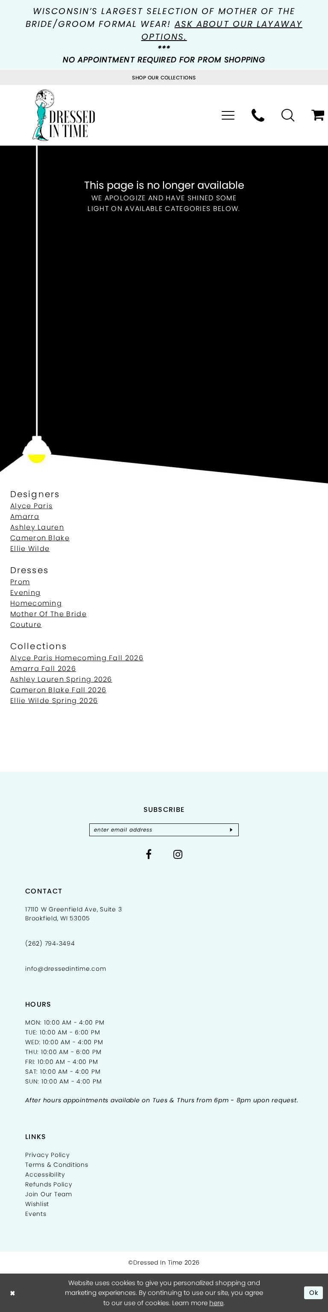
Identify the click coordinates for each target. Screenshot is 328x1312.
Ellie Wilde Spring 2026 (54, 701)
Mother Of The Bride (48, 614)
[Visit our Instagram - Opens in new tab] (178, 854)
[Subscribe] (231, 829)
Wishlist (37, 1204)
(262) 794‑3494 (50, 943)
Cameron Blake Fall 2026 (58, 690)
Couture (25, 625)
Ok (314, 1292)
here (216, 1302)
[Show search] (288, 115)
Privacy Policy (47, 1155)
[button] (228, 115)
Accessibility (45, 1174)
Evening (25, 592)
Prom (20, 582)
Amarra (24, 516)
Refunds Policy (49, 1184)
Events (36, 1214)
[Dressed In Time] (64, 115)
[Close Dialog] (12, 1292)
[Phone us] (258, 115)
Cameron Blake (40, 538)
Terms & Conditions (56, 1164)
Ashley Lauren (37, 527)
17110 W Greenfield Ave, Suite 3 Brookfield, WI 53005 (73, 913)
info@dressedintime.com (65, 968)
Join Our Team (48, 1194)
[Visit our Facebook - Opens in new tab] (149, 854)
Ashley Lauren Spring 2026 (61, 679)
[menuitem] (228, 115)
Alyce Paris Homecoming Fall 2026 (77, 658)
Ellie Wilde (30, 549)
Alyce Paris (31, 506)
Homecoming (36, 603)
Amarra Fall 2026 (43, 669)
